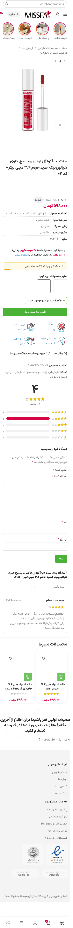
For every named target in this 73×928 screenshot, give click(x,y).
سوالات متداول (58, 816)
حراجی (12, 14)
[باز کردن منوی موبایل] (65, 14)
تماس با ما (61, 786)
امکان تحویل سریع (20, 340)
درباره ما (62, 779)
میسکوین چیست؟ (56, 837)
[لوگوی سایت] (38, 14)
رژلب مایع (41, 372)
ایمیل (62, 539)
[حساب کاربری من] (57, 14)
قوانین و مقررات (57, 830)
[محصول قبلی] (64, 61)
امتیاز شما (60, 469)
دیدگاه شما (59, 476)
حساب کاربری (59, 772)
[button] (61, 677)
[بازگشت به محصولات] (60, 61)
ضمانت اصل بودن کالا (49, 327)
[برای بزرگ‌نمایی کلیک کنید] (59, 125)
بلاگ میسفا (60, 793)
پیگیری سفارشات (57, 809)
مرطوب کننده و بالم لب (53, 52)
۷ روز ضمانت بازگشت (20, 327)
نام (64, 522)
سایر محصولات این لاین (53, 276)
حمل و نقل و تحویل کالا (53, 823)
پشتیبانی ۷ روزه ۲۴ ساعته (48, 340)
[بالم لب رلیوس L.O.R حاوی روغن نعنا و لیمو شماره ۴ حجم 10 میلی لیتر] (18, 667)
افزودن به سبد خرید (35, 312)
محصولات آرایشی (48, 48)
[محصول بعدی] (55, 61)
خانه (64, 48)
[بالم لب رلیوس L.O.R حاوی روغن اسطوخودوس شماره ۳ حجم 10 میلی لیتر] (51, 667)
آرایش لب (27, 48)
